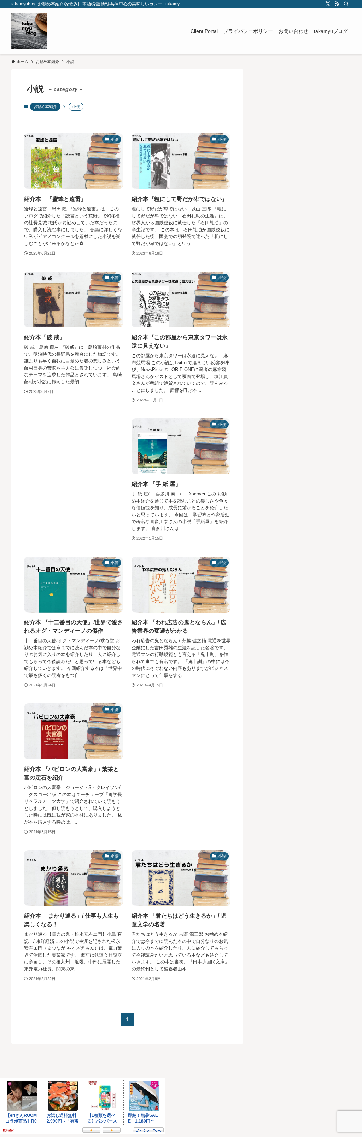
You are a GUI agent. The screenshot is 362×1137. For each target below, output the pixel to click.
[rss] (336, 4)
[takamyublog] (29, 31)
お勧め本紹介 (45, 106)
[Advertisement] (73, 473)
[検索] (346, 4)
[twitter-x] (327, 4)
